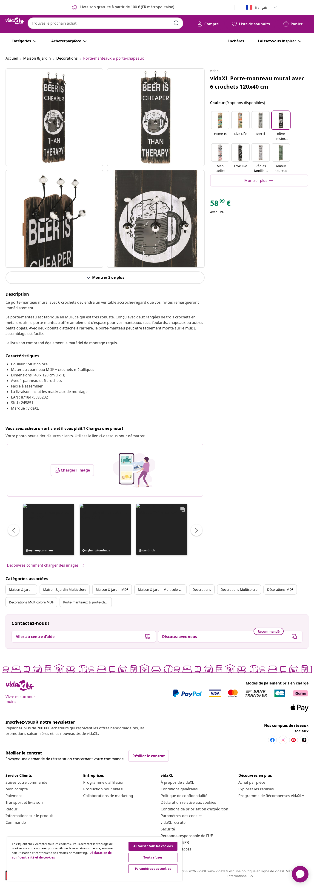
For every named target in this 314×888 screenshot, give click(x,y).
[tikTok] (304, 740)
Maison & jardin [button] (21, 589)
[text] (220, 204)
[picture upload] (134, 470)
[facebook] (272, 740)
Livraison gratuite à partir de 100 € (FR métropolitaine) (126, 6)
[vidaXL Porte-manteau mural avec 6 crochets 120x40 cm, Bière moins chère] (54, 117)
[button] (48, 529)
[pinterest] (293, 740)
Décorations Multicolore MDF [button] (31, 602)
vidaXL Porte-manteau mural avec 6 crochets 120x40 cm (257, 82)
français (261, 7)
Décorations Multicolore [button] (239, 589)
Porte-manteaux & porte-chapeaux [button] (87, 602)
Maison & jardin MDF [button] (112, 589)
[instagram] (283, 740)
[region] (94, 859)
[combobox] (105, 23)
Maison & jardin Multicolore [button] (64, 589)
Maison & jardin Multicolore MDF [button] (162, 589)
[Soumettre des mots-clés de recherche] (176, 23)
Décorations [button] (202, 589)
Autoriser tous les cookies (152, 846)
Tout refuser (153, 857)
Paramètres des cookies (182, 815)
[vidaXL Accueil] (15, 20)
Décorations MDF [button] (280, 589)
